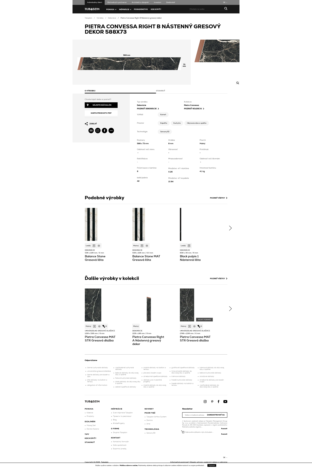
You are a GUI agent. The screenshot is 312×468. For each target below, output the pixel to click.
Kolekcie (90, 413)
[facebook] (104, 130)
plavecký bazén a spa (152, 373)
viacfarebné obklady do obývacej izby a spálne (209, 386)
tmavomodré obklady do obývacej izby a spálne (181, 372)
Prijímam (212, 465)
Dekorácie (112, 18)
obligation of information (97, 385)
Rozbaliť (224, 428)
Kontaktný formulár (121, 442)
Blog (115, 420)
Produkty (90, 416)
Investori (157, 2)
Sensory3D (164, 132)
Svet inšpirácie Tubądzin (123, 413)
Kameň (163, 114)
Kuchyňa (177, 123)
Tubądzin (88, 18)
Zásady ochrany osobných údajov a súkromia (208, 462)
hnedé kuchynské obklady (181, 380)
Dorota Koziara (93, 429)
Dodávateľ (170, 2)
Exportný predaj (119, 449)
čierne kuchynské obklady (97, 367)
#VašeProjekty (119, 423)
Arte (148, 424)
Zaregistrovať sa (216, 415)
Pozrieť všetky (217, 198)
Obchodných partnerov (117, 2)
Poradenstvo (141, 9)
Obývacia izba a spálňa (196, 123)
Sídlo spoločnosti (119, 445)
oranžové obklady (207, 376)
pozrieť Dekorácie (147, 109)
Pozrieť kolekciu (193, 109)
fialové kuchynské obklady (125, 378)
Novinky (149, 409)
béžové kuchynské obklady (210, 373)
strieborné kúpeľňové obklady (155, 376)
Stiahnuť (90, 442)
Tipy (87, 434)
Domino (149, 420)
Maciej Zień (91, 425)
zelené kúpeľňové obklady (125, 387)
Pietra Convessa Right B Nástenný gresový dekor (141, 18)
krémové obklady (178, 376)
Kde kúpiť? (156, 9)
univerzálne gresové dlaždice (99, 371)
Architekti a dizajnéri (140, 2)
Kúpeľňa (163, 123)
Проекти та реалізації (122, 416)
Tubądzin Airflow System (156, 417)
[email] (91, 130)
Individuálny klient (94, 2)
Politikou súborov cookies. (129, 465)
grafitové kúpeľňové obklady (183, 367)
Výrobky (100, 18)
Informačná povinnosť (179, 462)
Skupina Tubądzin (120, 432)
